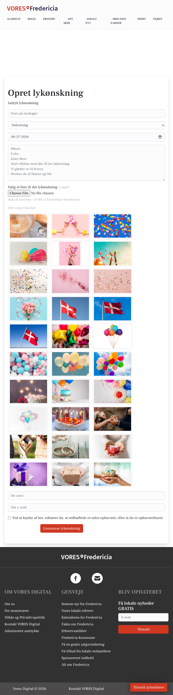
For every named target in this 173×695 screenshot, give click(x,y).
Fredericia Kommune (78, 637)
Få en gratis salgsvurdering (83, 644)
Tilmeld (143, 629)
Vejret (157, 19)
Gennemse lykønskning (61, 528)
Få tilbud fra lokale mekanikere (86, 651)
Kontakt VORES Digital (22, 624)
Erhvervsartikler (73, 631)
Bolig (32, 19)
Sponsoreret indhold (77, 658)
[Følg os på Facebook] (75, 578)
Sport (141, 19)
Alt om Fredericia (75, 664)
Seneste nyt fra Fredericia (81, 604)
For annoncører (17, 610)
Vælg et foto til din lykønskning (39, 187)
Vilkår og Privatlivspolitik (25, 617)
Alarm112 (13, 19)
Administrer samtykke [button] (22, 631)
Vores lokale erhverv (77, 610)
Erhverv (49, 19)
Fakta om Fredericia (77, 624)
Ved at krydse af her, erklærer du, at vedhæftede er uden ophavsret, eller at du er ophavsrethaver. (87, 518)
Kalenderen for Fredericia (81, 617)
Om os (10, 604)
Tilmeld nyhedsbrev (148, 687)
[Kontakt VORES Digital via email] (97, 578)
